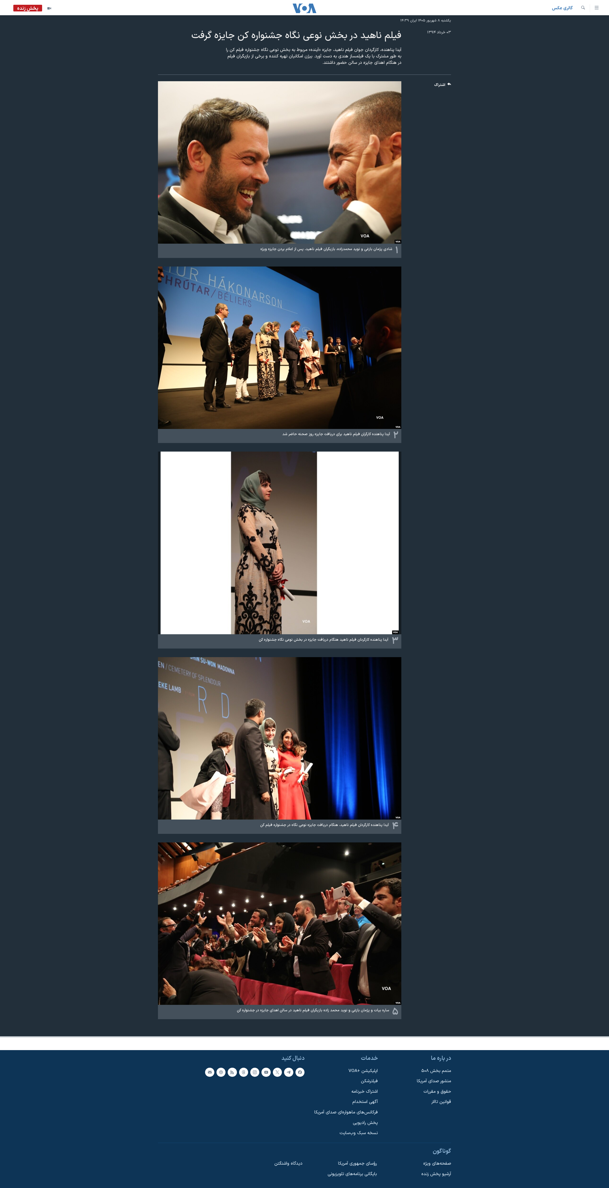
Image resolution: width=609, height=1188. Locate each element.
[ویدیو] (49, 8)
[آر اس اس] (232, 1072)
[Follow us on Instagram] (254, 1072)
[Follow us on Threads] (243, 1072)
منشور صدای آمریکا (434, 1081)
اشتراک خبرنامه (364, 1091)
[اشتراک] (209, 1072)
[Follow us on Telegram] (288, 1072)
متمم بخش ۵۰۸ (436, 1071)
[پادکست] (221, 1072)
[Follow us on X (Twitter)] (277, 1072)
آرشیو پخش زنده (436, 1174)
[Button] (442, 86)
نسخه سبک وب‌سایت (358, 1133)
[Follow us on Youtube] (265, 1072)
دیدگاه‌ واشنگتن (288, 1163)
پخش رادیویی (365, 1123)
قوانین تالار (441, 1102)
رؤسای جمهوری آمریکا (357, 1163)
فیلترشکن (369, 1081)
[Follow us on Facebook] (299, 1072)
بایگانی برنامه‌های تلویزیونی (352, 1174)
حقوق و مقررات (437, 1091)
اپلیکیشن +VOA (363, 1071)
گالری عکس (562, 8)
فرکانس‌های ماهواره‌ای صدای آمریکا (346, 1112)
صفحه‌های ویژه (437, 1163)
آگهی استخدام (365, 1102)
